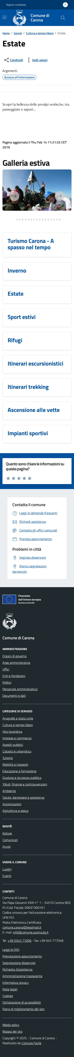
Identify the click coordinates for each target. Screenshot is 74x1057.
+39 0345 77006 (19, 940)
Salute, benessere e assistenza (23, 797)
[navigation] (4, 17)
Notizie (7, 833)
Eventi (6, 875)
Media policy (10, 1024)
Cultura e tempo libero (39, 33)
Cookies (7, 995)
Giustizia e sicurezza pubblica (21, 777)
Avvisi (6, 846)
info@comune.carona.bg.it (31, 932)
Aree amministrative (16, 662)
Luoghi (7, 869)
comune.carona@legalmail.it (21, 927)
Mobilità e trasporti (15, 764)
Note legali (9, 989)
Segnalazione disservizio (18, 962)
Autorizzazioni (11, 804)
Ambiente (9, 790)
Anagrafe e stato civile (17, 718)
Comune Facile (31, 1043)
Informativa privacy (15, 982)
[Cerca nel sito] (63, 18)
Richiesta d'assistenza (17, 969)
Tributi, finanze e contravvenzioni (24, 784)
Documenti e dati (14, 695)
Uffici (5, 669)
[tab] (14, 219)
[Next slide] (60, 196)
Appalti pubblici (12, 744)
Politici (6, 682)
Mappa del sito (12, 1031)
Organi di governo (14, 656)
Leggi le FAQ (11, 949)
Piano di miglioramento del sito (23, 1008)
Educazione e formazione (19, 771)
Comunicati (10, 839)
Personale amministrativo (19, 689)
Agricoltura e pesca (15, 810)
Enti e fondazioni (13, 675)
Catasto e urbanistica (16, 751)
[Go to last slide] (14, 196)
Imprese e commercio (16, 738)
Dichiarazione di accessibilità (21, 1002)
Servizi (18, 33)
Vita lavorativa (12, 731)
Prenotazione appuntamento (22, 956)
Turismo (7, 757)
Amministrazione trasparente (22, 976)
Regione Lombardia (16, 5)
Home (6, 33)
